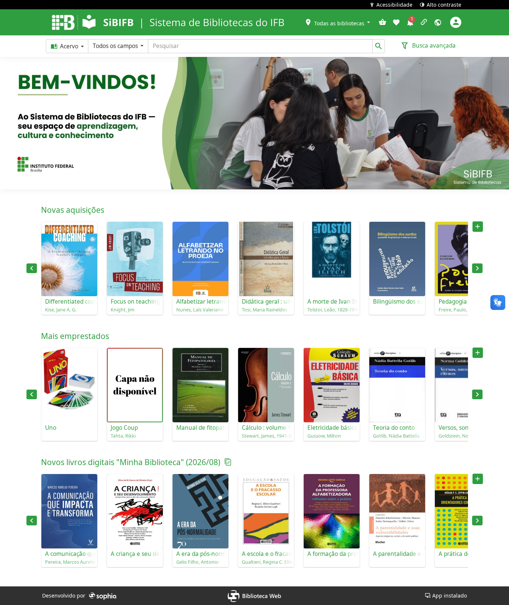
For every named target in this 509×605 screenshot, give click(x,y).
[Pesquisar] (378, 46)
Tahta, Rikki (123, 436)
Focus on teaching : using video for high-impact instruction (135, 301)
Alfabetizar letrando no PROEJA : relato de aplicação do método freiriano (200, 301)
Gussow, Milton (324, 436)
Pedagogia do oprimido (463, 301)
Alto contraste (444, 4)
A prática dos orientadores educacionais (463, 554)
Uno (50, 428)
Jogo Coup (124, 428)
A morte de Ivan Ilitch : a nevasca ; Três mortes (331, 301)
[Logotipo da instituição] (73, 22)
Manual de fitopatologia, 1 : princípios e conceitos (200, 428)
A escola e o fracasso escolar (266, 554)
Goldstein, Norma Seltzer (463, 436)
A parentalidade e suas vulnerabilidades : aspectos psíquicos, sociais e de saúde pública (397, 554)
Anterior (31, 268)
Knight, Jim (123, 310)
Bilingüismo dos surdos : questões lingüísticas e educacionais (397, 301)
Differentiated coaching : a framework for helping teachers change (69, 301)
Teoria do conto (394, 428)
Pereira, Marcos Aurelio (69, 562)
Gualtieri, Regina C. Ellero (266, 562)
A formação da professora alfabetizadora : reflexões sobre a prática (331, 554)
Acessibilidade (394, 4)
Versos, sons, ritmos (463, 428)
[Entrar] (456, 22)
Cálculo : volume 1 (266, 428)
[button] (337, 22)
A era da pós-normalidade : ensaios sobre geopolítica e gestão (200, 554)
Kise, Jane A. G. (60, 310)
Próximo (477, 268)
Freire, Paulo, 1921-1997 (463, 310)
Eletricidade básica (331, 428)
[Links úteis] (424, 22)
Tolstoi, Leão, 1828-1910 (331, 310)
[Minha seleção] (382, 22)
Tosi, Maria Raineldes (264, 310)
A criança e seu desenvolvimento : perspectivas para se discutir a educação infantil (135, 554)
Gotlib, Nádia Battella (396, 436)
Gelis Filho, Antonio (197, 562)
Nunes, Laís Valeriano (200, 310)
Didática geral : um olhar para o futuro (266, 301)
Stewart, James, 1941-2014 (266, 436)
